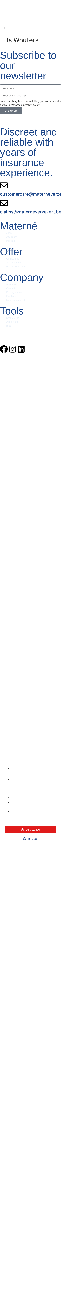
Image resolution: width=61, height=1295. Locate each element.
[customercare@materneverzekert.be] (4, 185)
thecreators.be (8, 337)
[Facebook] (4, 349)
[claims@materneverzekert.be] (4, 203)
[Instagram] (12, 349)
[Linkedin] (21, 349)
